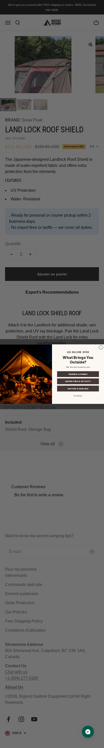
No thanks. (78, 396)
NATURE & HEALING (78, 388)
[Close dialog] (101, 347)
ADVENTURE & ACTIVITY (78, 381)
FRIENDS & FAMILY (78, 374)
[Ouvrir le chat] (88, 732)
